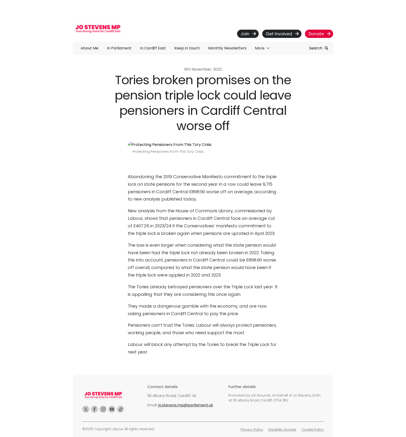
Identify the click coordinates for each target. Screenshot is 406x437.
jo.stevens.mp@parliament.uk (185, 405)
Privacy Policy (252, 429)
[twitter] (85, 409)
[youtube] (111, 409)
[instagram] (103, 409)
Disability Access (282, 429)
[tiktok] (120, 409)
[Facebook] (94, 409)
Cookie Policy (312, 429)
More (260, 48)
